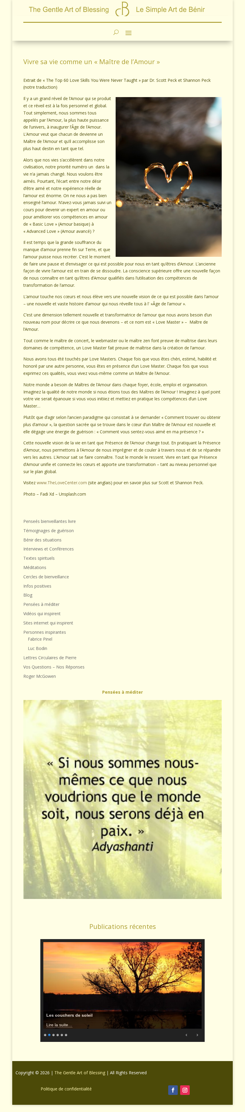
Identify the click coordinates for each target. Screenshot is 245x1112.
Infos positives (37, 586)
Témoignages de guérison (48, 530)
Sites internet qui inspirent (48, 623)
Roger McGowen (39, 676)
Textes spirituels (39, 558)
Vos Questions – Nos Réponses (54, 667)
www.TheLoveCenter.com (62, 482)
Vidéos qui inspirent (42, 613)
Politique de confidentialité (66, 1089)
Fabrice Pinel (40, 639)
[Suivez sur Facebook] (173, 1090)
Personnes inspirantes (44, 632)
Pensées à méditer (41, 604)
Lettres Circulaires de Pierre (49, 657)
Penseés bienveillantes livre (49, 521)
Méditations (34, 567)
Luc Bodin (37, 648)
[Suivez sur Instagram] (185, 1090)
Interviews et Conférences (48, 549)
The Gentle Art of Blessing (79, 1072)
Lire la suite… (59, 1024)
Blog (27, 595)
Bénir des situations (42, 540)
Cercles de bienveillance (46, 577)
